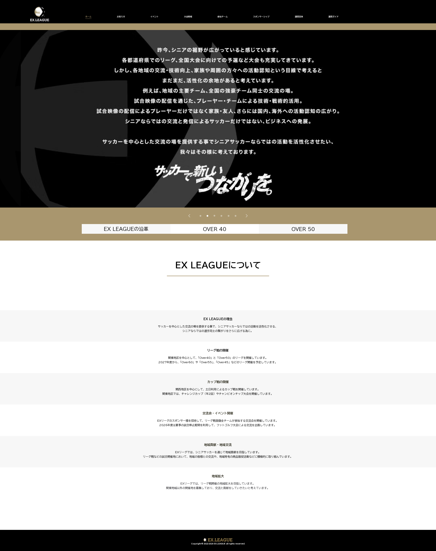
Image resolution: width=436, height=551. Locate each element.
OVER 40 (214, 229)
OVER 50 (303, 229)
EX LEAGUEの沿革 (126, 228)
